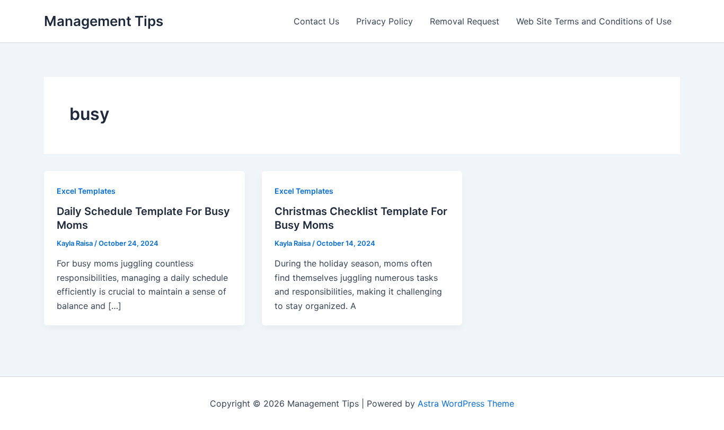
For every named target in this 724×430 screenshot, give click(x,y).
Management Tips (103, 21)
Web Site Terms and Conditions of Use (594, 21)
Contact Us (316, 21)
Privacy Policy (384, 21)
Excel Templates (86, 190)
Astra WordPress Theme (466, 403)
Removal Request (464, 21)
